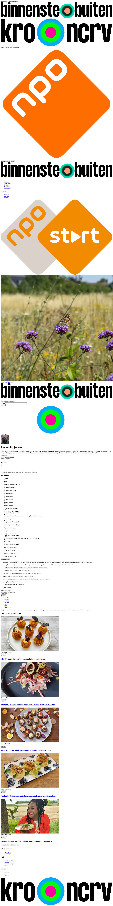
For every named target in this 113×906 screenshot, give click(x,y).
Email (5, 605)
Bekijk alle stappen (5, 590)
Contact (6, 865)
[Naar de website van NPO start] (56, 159)
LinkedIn (6, 602)
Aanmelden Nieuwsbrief (7, 382)
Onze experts (7, 852)
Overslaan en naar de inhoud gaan (9, 1)
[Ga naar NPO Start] (56, 274)
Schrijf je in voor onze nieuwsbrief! (10, 47)
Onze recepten (7, 853)
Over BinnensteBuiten (10, 860)
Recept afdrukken (5, 559)
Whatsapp (6, 601)
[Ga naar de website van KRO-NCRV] (56, 45)
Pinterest (6, 604)
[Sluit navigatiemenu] (1, 179)
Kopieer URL (7, 607)
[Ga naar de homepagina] (56, 17)
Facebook (6, 599)
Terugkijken (7, 862)
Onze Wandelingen (9, 863)
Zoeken (3, 403)
